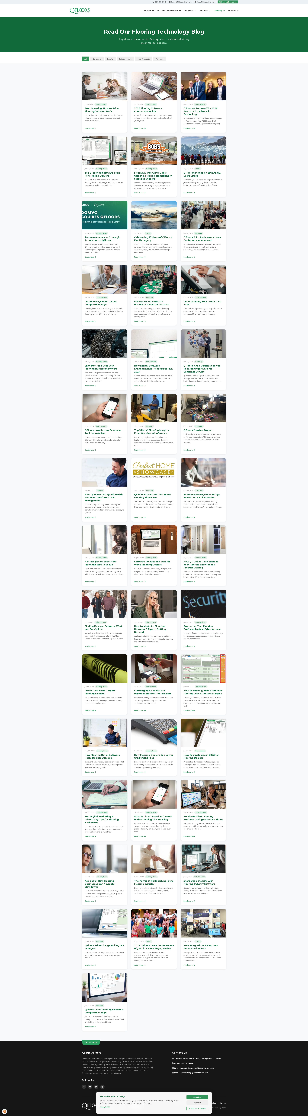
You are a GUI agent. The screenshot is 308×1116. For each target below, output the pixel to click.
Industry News (125, 59)
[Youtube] (90, 1087)
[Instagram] (102, 1087)
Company (218, 10)
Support (232, 10)
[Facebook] (84, 1087)
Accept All (197, 1097)
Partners (203, 10)
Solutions (146, 10)
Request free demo (229, 2)
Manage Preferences (197, 1108)
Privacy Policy (105, 1107)
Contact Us (179, 1052)
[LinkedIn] (96, 1087)
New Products (144, 59)
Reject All (197, 1103)
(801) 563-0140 (160, 2)
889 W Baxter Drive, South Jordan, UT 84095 (202, 1058)
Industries (189, 10)
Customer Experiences (167, 10)
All (85, 59)
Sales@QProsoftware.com (206, 2)
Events (110, 59)
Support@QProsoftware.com (181, 2)
